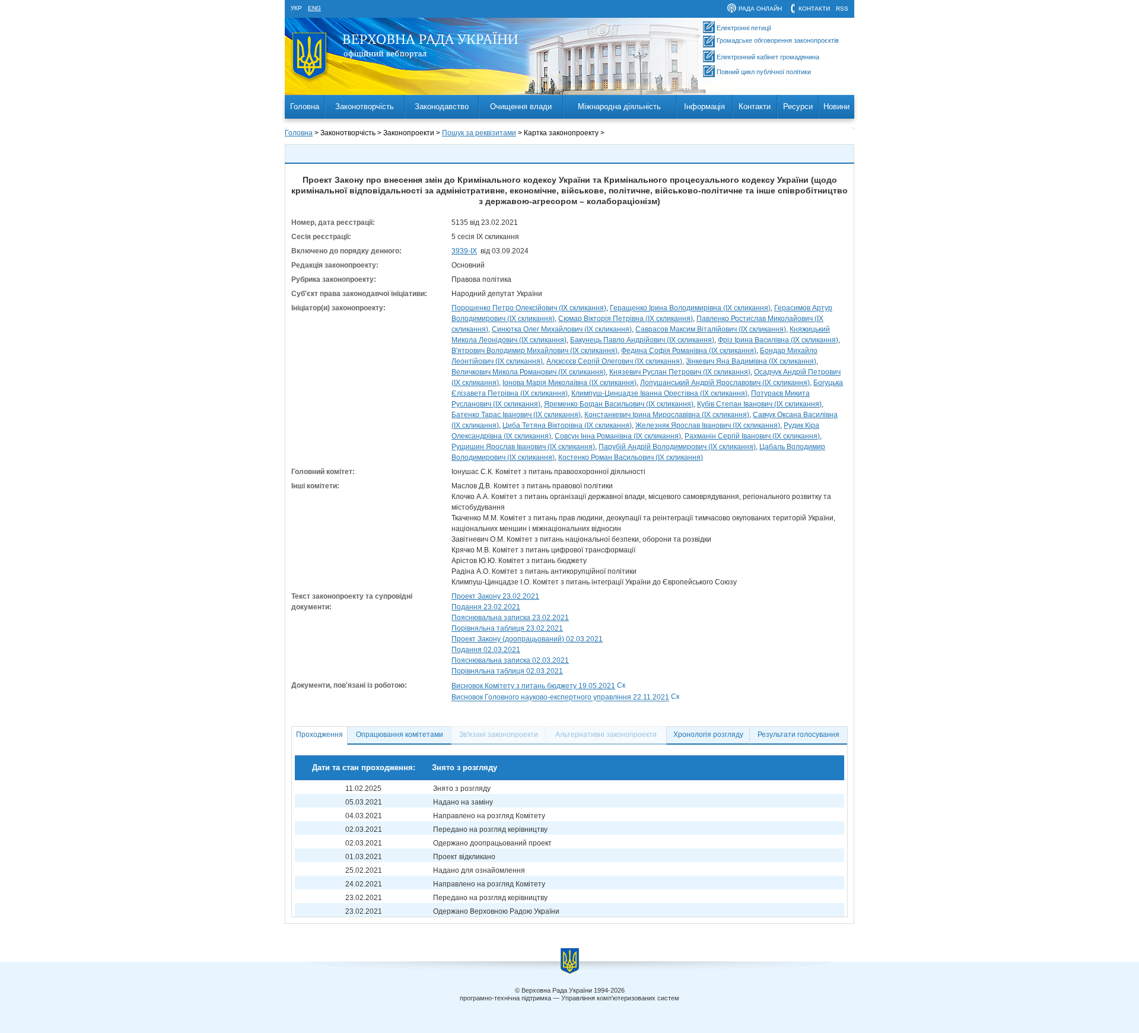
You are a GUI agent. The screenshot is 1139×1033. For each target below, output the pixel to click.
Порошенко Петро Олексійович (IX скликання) (528, 308)
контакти (814, 8)
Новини (836, 106)
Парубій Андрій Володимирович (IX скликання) (677, 447)
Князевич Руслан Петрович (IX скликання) (679, 372)
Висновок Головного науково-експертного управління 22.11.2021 (560, 698)
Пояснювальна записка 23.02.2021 (510, 618)
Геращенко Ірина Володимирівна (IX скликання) (690, 308)
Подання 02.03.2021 (485, 650)
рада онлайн (760, 8)
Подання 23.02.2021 (485, 607)
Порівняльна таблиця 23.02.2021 (507, 628)
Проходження (319, 734)
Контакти (755, 106)
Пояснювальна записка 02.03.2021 (510, 660)
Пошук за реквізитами (479, 133)
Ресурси (798, 106)
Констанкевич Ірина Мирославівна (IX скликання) (666, 415)
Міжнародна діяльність (619, 106)
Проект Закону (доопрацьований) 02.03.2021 (527, 639)
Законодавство (442, 106)
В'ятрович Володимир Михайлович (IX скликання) (534, 351)
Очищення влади (521, 106)
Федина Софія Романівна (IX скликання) (688, 351)
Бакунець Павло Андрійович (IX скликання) (642, 340)
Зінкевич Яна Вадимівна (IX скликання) (751, 361)
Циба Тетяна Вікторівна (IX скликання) (567, 425)
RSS (842, 8)
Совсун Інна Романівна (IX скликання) (618, 436)
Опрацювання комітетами (399, 734)
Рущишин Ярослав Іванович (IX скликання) (523, 447)
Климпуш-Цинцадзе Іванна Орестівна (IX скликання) (659, 393)
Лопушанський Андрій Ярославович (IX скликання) (725, 383)
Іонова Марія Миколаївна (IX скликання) (569, 383)
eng (314, 8)
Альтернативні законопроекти (606, 734)
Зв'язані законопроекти (498, 734)
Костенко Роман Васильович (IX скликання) (630, 457)
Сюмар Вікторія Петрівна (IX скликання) (625, 318)
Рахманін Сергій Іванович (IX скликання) (752, 436)
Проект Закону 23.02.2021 (495, 596)
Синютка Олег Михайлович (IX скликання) (562, 329)
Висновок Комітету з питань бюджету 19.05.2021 (533, 686)
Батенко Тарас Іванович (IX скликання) (516, 415)
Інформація (704, 106)
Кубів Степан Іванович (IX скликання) (759, 404)
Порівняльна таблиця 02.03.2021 (507, 671)
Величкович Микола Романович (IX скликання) (528, 372)
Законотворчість (364, 106)
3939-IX (464, 251)
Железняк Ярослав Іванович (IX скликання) (707, 425)
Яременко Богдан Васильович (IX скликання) (618, 404)
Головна (304, 106)
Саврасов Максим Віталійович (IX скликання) (710, 329)
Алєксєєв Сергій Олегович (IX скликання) (614, 361)
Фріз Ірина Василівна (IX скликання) (778, 340)
